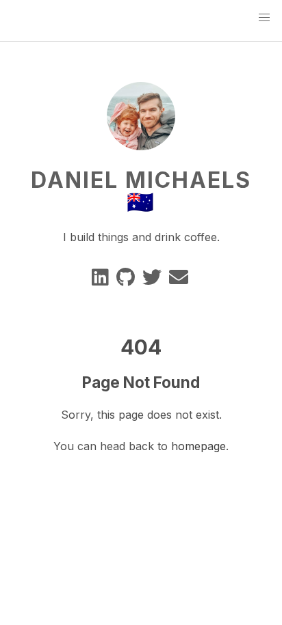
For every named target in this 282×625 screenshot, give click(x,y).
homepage (198, 446)
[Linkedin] (101, 280)
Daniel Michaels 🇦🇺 (141, 191)
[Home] (141, 142)
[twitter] (153, 280)
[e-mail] (179, 280)
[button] (264, 18)
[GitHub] (126, 280)
